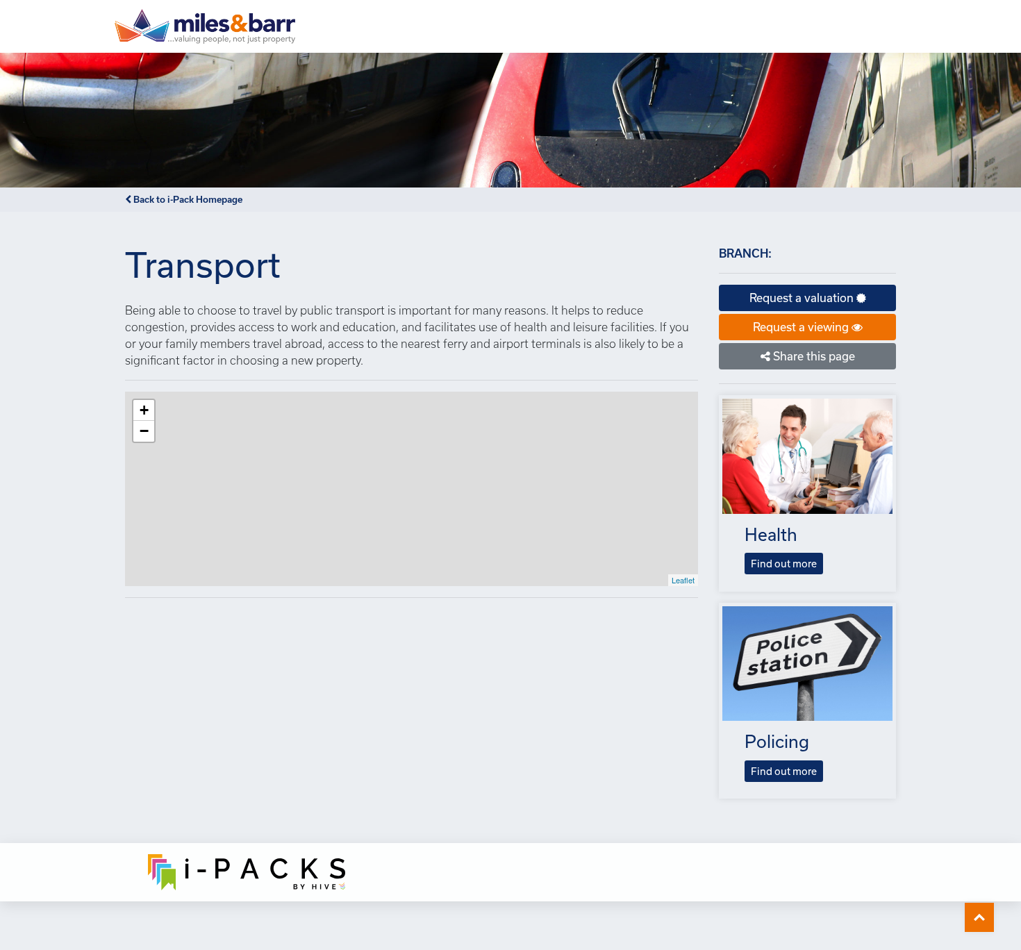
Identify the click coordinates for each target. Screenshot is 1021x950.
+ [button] (144, 410)
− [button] (144, 431)
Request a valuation (802, 297)
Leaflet (683, 579)
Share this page (812, 355)
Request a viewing (802, 326)
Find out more (784, 563)
